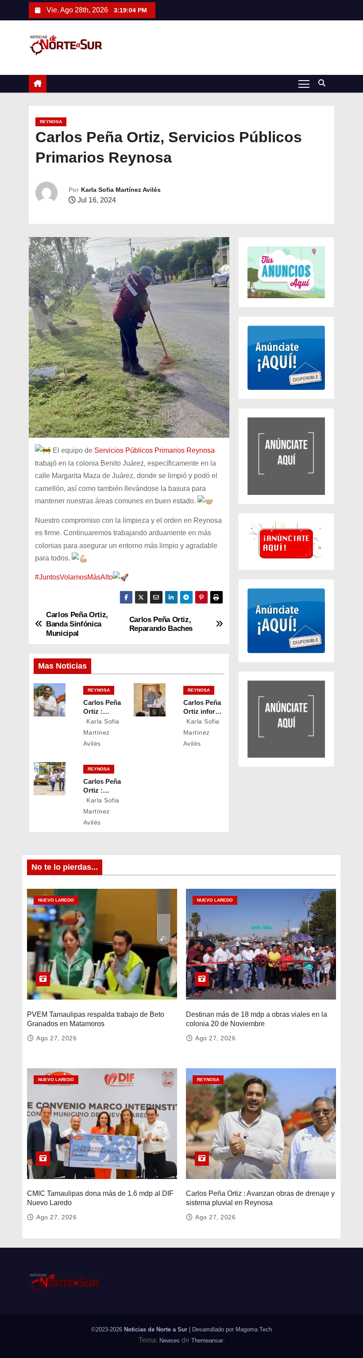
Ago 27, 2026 (56, 1038)
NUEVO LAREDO (56, 900)
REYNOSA (51, 121)
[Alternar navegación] (304, 83)
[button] (324, 83)
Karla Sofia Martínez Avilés (121, 189)
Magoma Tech (254, 1329)
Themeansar (207, 1340)
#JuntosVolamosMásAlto (74, 577)
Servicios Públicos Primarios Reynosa (154, 450)
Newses (169, 1340)
